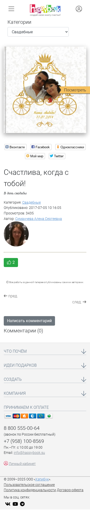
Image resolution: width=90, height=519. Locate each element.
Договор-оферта (70, 490)
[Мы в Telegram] (23, 504)
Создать (13, 379)
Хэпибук (42, 479)
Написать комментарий (29, 320)
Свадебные (31, 202)
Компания (15, 393)
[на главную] (45, 10)
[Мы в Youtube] (15, 504)
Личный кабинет (22, 464)
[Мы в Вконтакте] (8, 504)
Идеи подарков (20, 365)
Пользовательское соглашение (29, 485)
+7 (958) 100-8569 (24, 441)
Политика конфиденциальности (30, 490)
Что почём (15, 351)
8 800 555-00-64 (22, 428)
